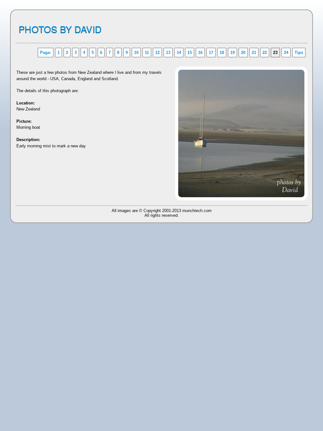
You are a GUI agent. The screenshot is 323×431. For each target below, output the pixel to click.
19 (232, 52)
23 (275, 52)
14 (179, 52)
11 (147, 52)
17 (211, 52)
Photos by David (60, 28)
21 (254, 52)
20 (243, 52)
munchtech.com (197, 210)
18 (222, 52)
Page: (45, 52)
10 (136, 52)
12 (157, 52)
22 (264, 52)
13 (168, 52)
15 (189, 52)
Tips (299, 52)
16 (200, 52)
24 (286, 52)
